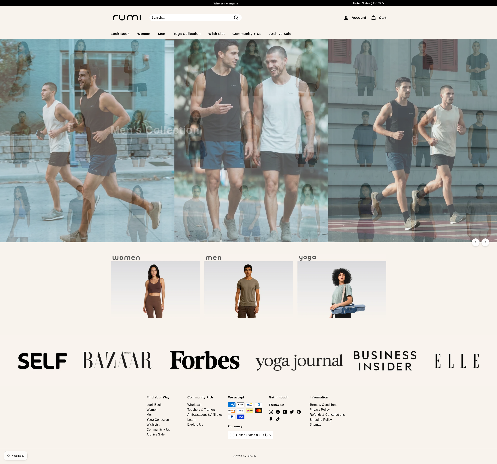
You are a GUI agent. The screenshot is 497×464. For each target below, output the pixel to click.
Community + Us (246, 34)
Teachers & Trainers (201, 409)
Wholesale (194, 404)
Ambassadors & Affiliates (204, 414)
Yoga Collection (187, 34)
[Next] (485, 242)
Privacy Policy (320, 409)
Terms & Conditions (323, 404)
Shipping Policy (321, 419)
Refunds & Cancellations (327, 414)
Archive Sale (280, 34)
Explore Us (195, 424)
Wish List (216, 34)
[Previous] (476, 242)
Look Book (120, 34)
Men (161, 34)
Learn (191, 419)
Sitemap (315, 424)
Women (143, 34)
